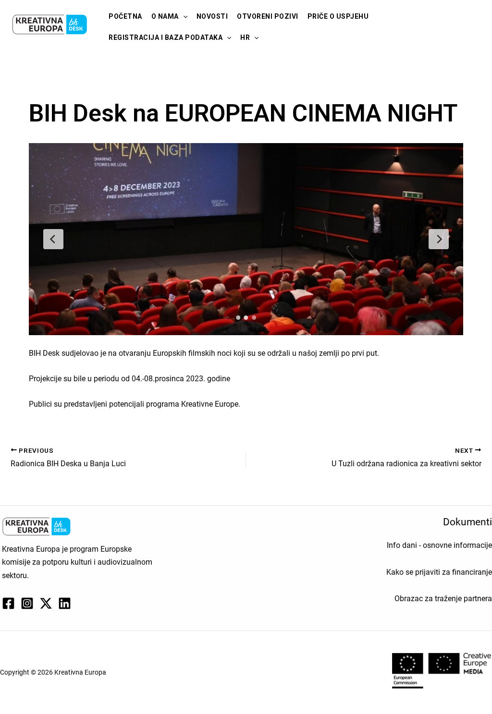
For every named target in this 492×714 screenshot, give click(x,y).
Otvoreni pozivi (267, 16)
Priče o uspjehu (338, 16)
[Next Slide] (439, 239)
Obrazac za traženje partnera (443, 598)
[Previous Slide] (53, 239)
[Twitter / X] (45, 603)
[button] (183, 16)
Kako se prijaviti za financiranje (439, 572)
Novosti (212, 16)
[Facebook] (8, 603)
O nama (165, 16)
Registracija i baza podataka (165, 37)
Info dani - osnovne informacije (439, 545)
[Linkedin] (64, 603)
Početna (125, 16)
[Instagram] (27, 603)
